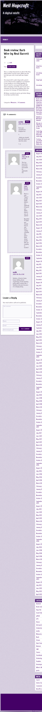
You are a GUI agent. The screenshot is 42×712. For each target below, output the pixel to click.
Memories (13, 102)
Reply (27, 121)
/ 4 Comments (21, 102)
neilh (10, 63)
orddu (20, 122)
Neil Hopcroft (16, 5)
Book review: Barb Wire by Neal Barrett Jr (16, 53)
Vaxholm (38, 120)
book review (11, 66)
